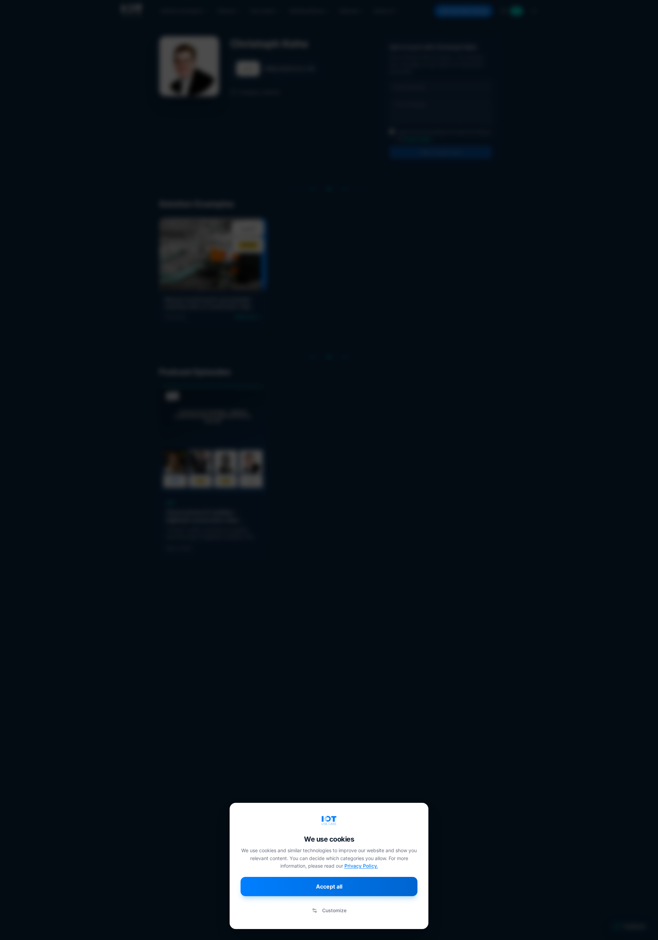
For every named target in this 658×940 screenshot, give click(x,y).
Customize (334, 910)
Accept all (329, 886)
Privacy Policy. (361, 866)
